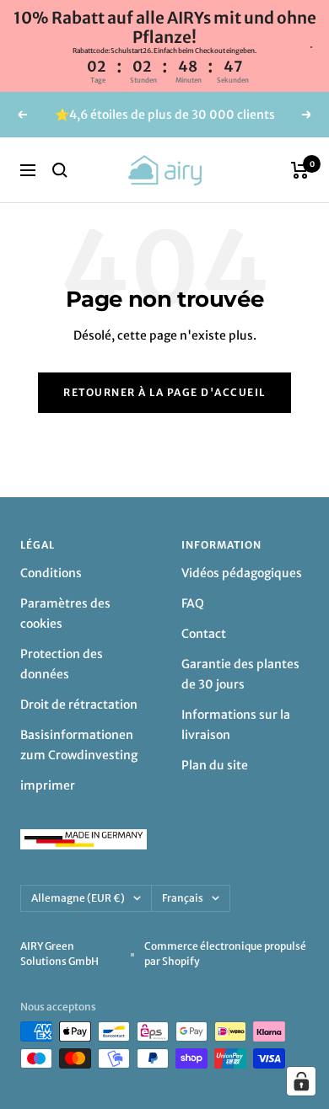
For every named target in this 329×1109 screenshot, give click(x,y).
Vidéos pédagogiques (241, 573)
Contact (203, 633)
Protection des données (61, 664)
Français (182, 898)
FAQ (192, 603)
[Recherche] (59, 170)
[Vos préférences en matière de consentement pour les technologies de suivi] (301, 1081)
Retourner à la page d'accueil (164, 392)
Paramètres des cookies (65, 613)
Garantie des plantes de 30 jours (240, 674)
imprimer (47, 785)
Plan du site (214, 765)
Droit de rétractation (79, 704)
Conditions (51, 573)
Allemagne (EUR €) (78, 898)
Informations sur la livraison (235, 724)
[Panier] (300, 170)
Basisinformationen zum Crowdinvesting (79, 745)
